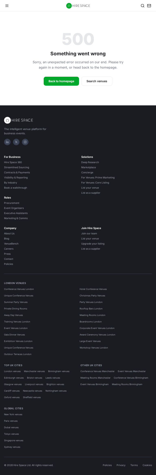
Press (7, 253)
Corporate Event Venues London (97, 328)
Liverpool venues (34, 384)
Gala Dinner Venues (14, 334)
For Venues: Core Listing (95, 182)
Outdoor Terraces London (17, 354)
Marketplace (88, 167)
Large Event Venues (90, 341)
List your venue (90, 187)
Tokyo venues (11, 433)
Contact (8, 258)
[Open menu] (7, 6)
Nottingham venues (56, 390)
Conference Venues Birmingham (131, 377)
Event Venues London (16, 328)
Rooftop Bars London (91, 308)
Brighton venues (55, 384)
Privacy (121, 465)
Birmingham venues (58, 371)
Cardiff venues (12, 390)
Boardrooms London (91, 321)
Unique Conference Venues (18, 295)
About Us (9, 233)
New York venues (13, 414)
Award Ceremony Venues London (97, 334)
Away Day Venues (13, 315)
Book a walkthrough (15, 187)
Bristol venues (34, 377)
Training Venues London (17, 321)
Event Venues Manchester (132, 371)
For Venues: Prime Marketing (98, 177)
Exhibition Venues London (18, 341)
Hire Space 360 (13, 162)
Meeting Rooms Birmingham (127, 384)
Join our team (89, 233)
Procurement (11, 202)
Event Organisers (14, 208)
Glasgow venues (13, 384)
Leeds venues (53, 377)
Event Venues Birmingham (94, 384)
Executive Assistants (16, 213)
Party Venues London (91, 302)
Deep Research (90, 162)
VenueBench (11, 243)
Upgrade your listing (92, 243)
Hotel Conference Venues (93, 289)
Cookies (147, 465)
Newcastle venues (32, 390)
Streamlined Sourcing (16, 167)
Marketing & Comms (16, 218)
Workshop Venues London (94, 347)
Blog (6, 238)
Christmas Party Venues (92, 295)
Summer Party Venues (16, 302)
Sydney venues (12, 447)
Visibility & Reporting (16, 177)
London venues (12, 371)
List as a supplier (90, 192)
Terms (134, 465)
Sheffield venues (32, 397)
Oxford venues (12, 397)
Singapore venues (13, 440)
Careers (8, 248)
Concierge (87, 172)
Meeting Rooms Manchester (95, 377)
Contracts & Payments (17, 172)
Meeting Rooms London (92, 315)
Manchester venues (34, 371)
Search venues (97, 81)
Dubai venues (11, 427)
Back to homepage (61, 81)
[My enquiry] (149, 6)
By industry (10, 182)
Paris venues (11, 420)
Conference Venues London (19, 289)
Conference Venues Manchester (97, 371)
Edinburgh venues (14, 377)
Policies (8, 263)
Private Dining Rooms (15, 308)
